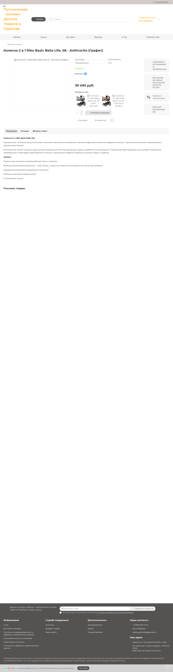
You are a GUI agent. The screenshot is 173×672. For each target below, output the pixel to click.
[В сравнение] (167, 200)
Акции (43, 37)
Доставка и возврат (12, 629)
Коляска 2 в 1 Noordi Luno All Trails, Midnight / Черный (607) (32, 313)
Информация (11, 620)
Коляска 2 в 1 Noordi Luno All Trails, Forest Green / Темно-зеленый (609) (37, 227)
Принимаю (83, 668)
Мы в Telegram (145, 21)
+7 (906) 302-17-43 (147, 17)
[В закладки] (167, 195)
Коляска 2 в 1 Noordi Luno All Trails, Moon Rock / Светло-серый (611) (35, 400)
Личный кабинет (95, 632)
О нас (124, 37)
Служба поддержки (57, 620)
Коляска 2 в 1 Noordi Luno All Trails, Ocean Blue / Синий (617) (32, 486)
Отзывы (25, 131)
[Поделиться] (111, 120)
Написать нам (153, 37)
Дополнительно (97, 620)
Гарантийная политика (14, 642)
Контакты (50, 625)
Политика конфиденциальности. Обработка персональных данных (19, 633)
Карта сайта (51, 632)
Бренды (98, 37)
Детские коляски (14, 44)
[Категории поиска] (50, 19)
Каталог (17, 37)
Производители (95, 625)
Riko (110, 63)
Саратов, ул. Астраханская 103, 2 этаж (149, 642)
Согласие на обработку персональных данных (21, 647)
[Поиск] (126, 19)
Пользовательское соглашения (18, 638)
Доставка (70, 37)
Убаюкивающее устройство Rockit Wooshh (24, 572)
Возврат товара (53, 629)
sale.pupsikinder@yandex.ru (145, 632)
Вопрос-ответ (40, 131)
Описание (11, 131)
